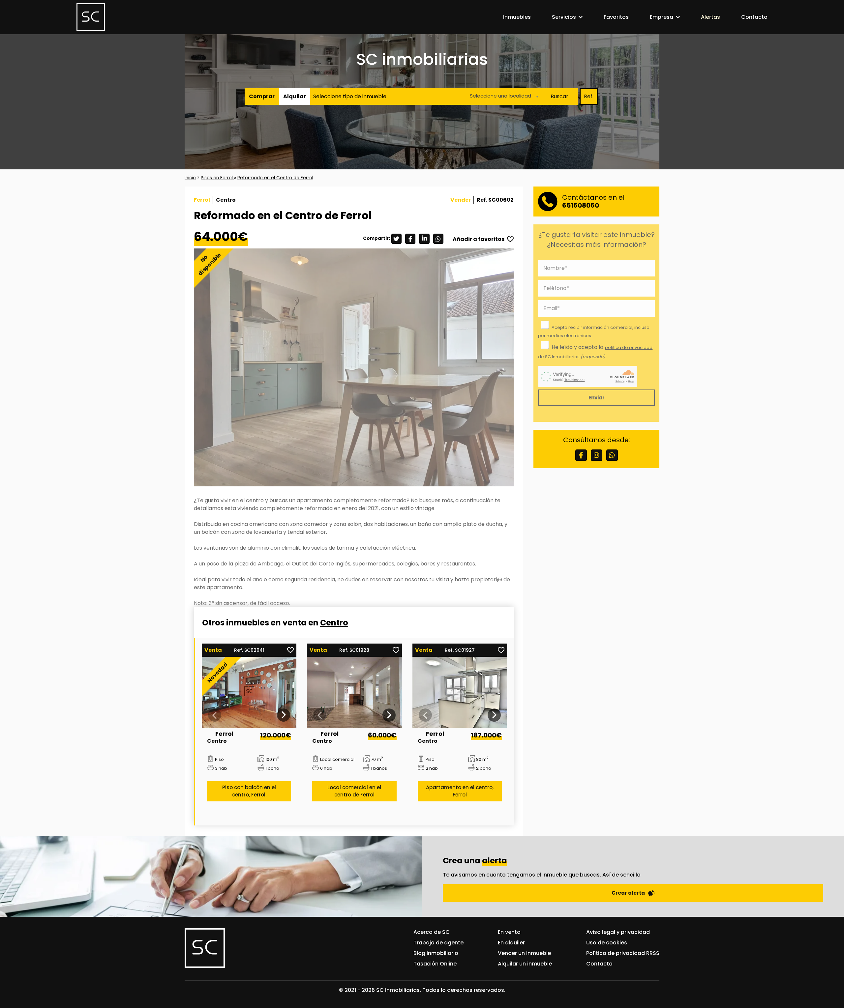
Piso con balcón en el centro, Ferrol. (249, 791)
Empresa (661, 17)
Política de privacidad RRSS (622, 953)
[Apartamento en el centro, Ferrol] (459, 692)
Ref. (588, 96)
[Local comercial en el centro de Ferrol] (354, 692)
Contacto (754, 17)
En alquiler (511, 942)
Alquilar (294, 96)
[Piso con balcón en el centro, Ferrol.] (249, 692)
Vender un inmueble (524, 953)
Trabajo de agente (438, 942)
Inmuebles (517, 17)
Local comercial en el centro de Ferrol (354, 791)
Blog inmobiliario (435, 953)
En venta (509, 932)
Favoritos (616, 17)
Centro (334, 622)
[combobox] (502, 96)
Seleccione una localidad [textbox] (500, 95)
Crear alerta (628, 892)
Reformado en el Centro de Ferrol (275, 178)
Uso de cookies (606, 942)
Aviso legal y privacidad (618, 932)
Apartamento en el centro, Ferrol (460, 791)
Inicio (190, 178)
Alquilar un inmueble (525, 963)
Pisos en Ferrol (217, 178)
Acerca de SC (431, 932)
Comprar (262, 96)
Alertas (710, 17)
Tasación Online (435, 963)
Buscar (559, 96)
